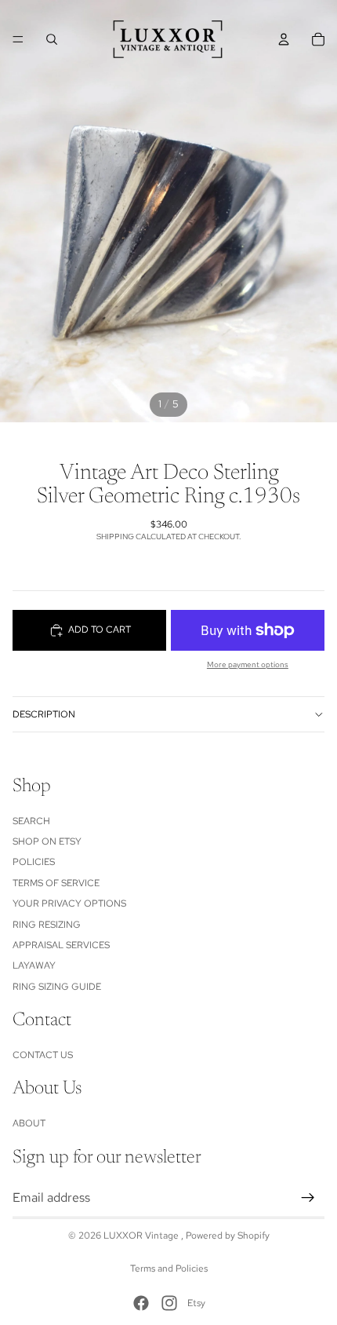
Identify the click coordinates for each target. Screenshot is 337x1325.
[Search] (51, 39)
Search (31, 820)
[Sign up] (308, 1197)
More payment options (247, 664)
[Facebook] (141, 1303)
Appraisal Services (61, 945)
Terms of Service (56, 883)
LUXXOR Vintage (142, 1235)
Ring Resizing (47, 924)
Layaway (34, 965)
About (29, 1123)
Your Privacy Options (69, 903)
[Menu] (18, 39)
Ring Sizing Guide (57, 986)
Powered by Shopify (228, 1235)
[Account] (283, 39)
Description (44, 714)
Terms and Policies (169, 1268)
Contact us (43, 1055)
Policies (34, 862)
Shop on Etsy (47, 841)
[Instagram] (169, 1303)
